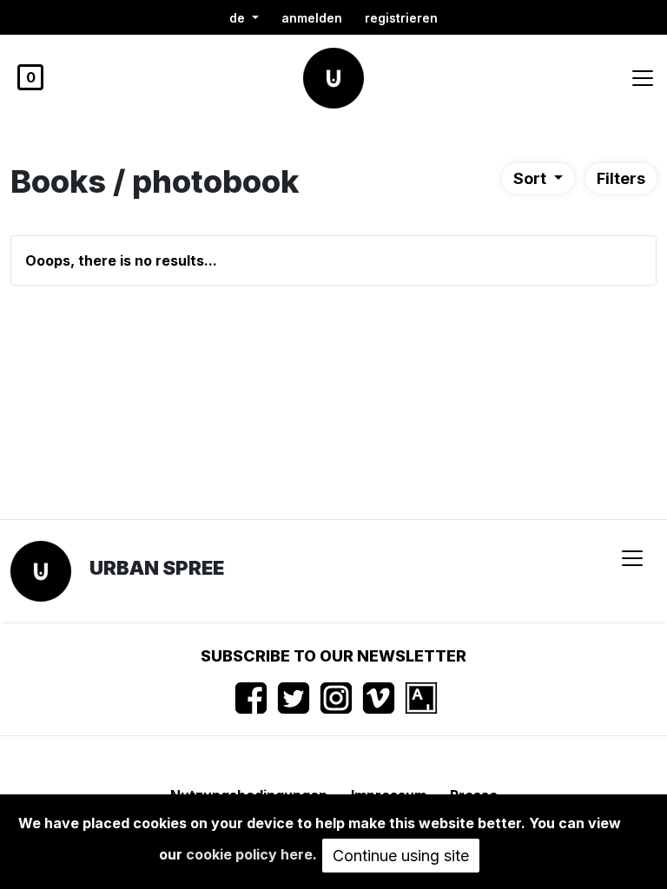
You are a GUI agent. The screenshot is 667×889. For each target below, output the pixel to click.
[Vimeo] (378, 698)
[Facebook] (250, 698)
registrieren (401, 17)
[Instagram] (336, 698)
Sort (531, 178)
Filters (621, 178)
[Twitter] (293, 698)
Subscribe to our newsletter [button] (333, 656)
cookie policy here (249, 854)
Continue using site (401, 855)
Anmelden (311, 17)
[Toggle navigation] (642, 78)
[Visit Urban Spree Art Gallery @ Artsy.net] (421, 698)
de (238, 17)
